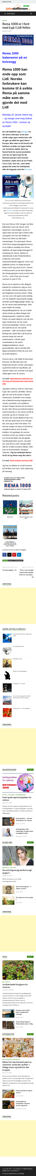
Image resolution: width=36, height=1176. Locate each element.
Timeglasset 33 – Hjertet (19, 683)
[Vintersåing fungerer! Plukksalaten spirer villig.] (8, 1022)
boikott (11, 560)
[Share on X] (9, 555)
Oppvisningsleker (20, 795)
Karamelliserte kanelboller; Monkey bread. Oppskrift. (23, 1103)
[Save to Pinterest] (14, 555)
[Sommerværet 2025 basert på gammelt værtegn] (8, 1010)
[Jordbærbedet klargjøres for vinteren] (18, 971)
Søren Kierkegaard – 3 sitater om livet (23, 887)
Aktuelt (4, 20)
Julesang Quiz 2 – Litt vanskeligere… (22, 708)
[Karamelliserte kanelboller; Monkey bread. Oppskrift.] (8, 1102)
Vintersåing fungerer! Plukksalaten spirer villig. (24, 1023)
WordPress (13, 1173)
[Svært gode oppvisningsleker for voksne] (18, 783)
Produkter (16, 1059)
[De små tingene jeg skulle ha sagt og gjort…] (18, 856)
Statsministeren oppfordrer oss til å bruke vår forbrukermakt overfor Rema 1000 (17, 381)
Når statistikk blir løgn (18, 646)
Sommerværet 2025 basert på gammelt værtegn (23, 1012)
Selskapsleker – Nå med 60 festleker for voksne (24, 819)
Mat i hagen (5, 982)
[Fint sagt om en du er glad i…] (8, 897)
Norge (24, 132)
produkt (9, 210)
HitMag (21, 1173)
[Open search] (31, 13)
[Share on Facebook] (4, 555)
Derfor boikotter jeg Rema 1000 (21, 460)
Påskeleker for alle (17, 658)
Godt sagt (13, 867)
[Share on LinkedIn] (19, 555)
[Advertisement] (18, 606)
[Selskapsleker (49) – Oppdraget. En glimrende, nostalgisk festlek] (8, 829)
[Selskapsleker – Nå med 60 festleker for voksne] (8, 818)
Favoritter (5, 867)
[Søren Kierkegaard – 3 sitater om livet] (8, 887)
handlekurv (19, 560)
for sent (28, 169)
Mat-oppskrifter (7, 1059)
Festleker (11, 795)
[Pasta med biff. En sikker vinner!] (8, 1091)
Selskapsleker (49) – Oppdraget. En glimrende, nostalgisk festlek (24, 831)
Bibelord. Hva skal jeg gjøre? (20, 671)
